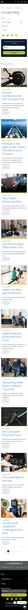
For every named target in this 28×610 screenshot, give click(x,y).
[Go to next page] (8, 553)
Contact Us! (11, 567)
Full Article (5, 113)
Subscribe (14, 53)
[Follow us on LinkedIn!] (12, 35)
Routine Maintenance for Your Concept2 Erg (13, 96)
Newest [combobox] (4, 30)
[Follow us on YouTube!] (16, 35)
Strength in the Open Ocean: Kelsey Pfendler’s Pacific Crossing (14, 148)
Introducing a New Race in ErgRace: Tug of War (12, 386)
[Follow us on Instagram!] (8, 35)
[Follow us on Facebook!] (3, 35)
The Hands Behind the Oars (13, 479)
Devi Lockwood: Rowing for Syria (11, 433)
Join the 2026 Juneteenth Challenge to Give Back (12, 528)
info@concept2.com (20, 567)
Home (2, 8)
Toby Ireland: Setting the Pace (12, 199)
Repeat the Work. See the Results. (12, 291)
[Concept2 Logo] (2, 2)
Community (9, 8)
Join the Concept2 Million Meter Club (13, 245)
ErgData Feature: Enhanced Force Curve (12, 337)
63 (5, 553)
